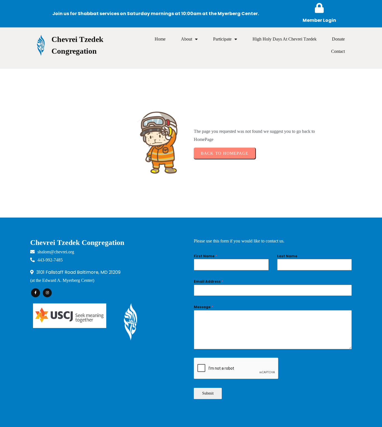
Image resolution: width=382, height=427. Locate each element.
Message (203, 307)
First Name (205, 256)
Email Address (208, 281)
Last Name (287, 256)
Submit (208, 393)
